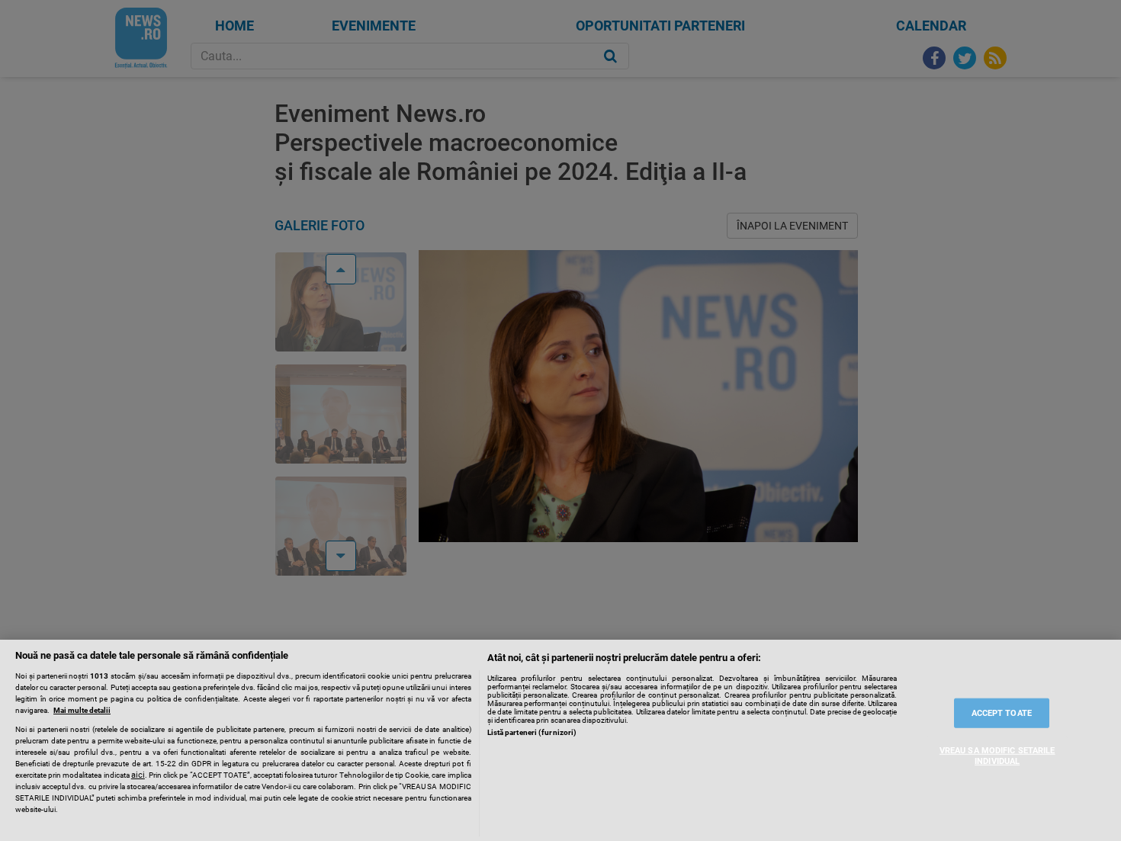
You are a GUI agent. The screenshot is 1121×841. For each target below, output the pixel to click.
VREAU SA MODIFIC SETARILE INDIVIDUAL (997, 756)
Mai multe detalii (82, 710)
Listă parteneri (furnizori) (532, 732)
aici (138, 775)
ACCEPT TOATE (1002, 713)
